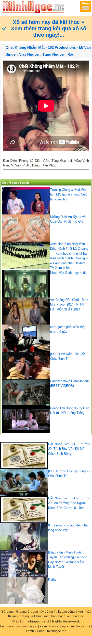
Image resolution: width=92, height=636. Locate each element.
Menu (85, 3)
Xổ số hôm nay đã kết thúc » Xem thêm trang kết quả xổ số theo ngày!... (48, 28)
